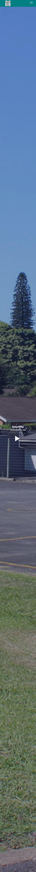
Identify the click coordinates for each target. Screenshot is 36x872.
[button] (17, 439)
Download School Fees (18, 430)
